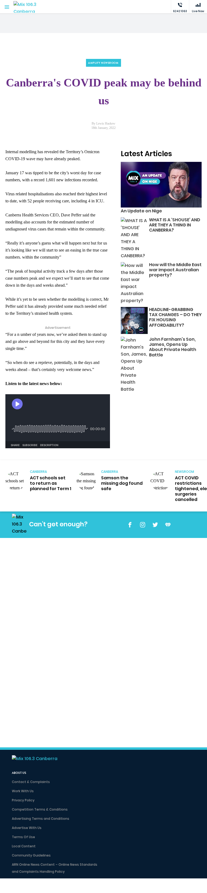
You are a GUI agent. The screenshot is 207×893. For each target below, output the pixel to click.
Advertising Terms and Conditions (40, 818)
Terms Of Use (23, 837)
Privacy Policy (23, 800)
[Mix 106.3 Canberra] (29, 7)
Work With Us (23, 791)
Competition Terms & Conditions (40, 809)
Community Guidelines (31, 855)
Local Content (24, 846)
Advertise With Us (27, 827)
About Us (19, 773)
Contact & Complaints (31, 782)
